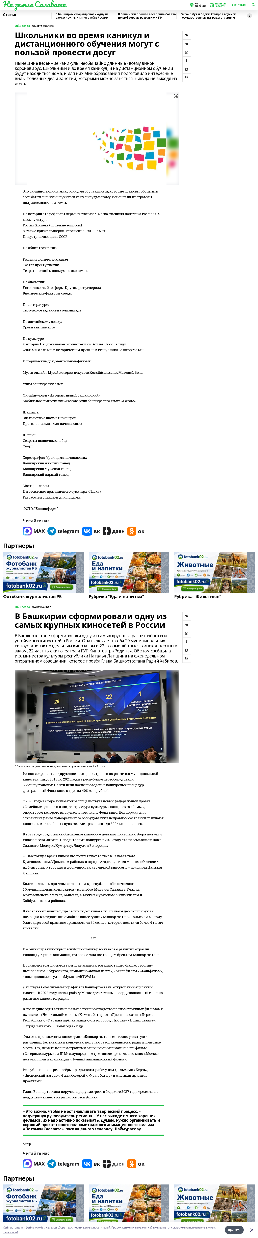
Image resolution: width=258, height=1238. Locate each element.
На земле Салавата (34, 4)
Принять (234, 1230)
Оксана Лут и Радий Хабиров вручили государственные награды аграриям (208, 16)
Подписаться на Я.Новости (217, 4)
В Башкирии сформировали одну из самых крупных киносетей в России (82, 16)
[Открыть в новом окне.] (34, 531)
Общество (22, 26)
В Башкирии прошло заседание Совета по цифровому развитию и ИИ (147, 16)
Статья (9, 15)
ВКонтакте (239, 5)
